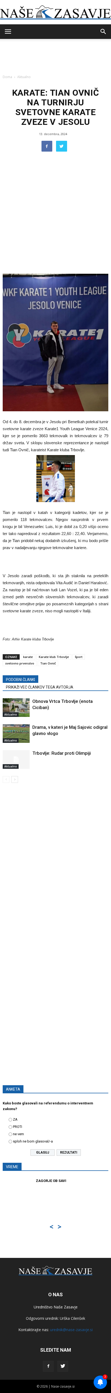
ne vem (18, 1134)
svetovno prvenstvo (19, 663)
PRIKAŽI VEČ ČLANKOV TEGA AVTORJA (39, 687)
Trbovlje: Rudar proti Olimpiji (61, 753)
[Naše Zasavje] (55, 12)
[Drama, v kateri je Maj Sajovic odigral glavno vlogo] (16, 733)
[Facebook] (48, 1366)
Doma (7, 77)
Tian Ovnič (48, 663)
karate (28, 657)
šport (78, 657)
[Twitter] (62, 1366)
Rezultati (68, 1152)
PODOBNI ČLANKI (20, 679)
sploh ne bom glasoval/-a (33, 1141)
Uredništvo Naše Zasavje (56, 1307)
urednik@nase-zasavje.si (71, 1329)
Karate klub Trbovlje (54, 657)
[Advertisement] (55, 215)
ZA (15, 1119)
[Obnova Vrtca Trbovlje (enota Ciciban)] (16, 707)
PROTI (17, 1127)
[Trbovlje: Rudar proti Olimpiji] (16, 759)
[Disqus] (55, 864)
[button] (103, 31)
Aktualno (24, 77)
